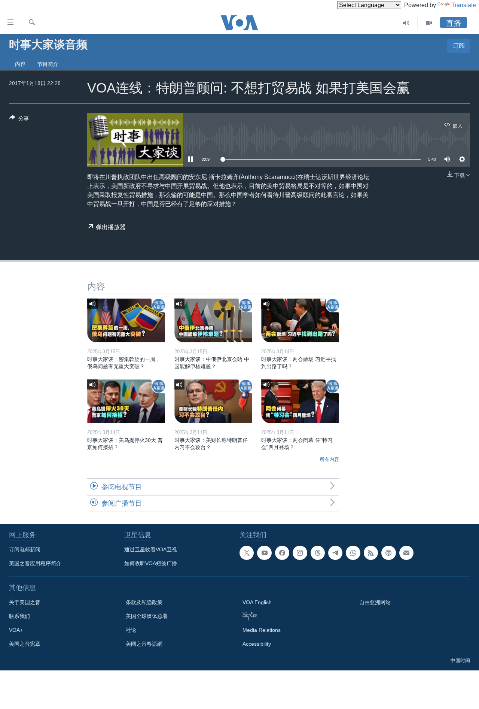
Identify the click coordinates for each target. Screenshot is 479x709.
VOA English (257, 602)
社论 (131, 630)
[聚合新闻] (371, 553)
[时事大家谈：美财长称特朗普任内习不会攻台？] (213, 401)
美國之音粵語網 (144, 644)
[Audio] (406, 22)
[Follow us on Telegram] (335, 553)
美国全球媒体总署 (147, 616)
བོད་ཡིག (249, 616)
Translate (463, 5)
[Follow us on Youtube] (264, 553)
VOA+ (16, 630)
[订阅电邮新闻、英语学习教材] (406, 553)
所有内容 (329, 459)
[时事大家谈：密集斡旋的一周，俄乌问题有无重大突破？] (126, 320)
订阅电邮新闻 (24, 549)
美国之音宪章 (24, 644)
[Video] (429, 22)
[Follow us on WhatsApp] (353, 553)
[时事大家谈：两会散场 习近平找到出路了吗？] (300, 320)
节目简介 (47, 64)
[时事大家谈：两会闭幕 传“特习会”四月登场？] (300, 401)
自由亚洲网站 (375, 602)
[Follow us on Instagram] (300, 553)
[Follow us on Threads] (318, 553)
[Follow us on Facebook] (282, 553)
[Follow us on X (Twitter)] (247, 553)
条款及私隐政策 (144, 602)
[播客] (388, 553)
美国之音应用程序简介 (35, 563)
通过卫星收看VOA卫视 (150, 549)
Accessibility (256, 644)
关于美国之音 (24, 602)
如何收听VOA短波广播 (150, 563)
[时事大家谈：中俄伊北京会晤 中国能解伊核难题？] (213, 320)
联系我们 (19, 616)
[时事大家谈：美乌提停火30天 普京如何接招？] (126, 401)
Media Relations (261, 630)
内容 (20, 64)
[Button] (19, 120)
